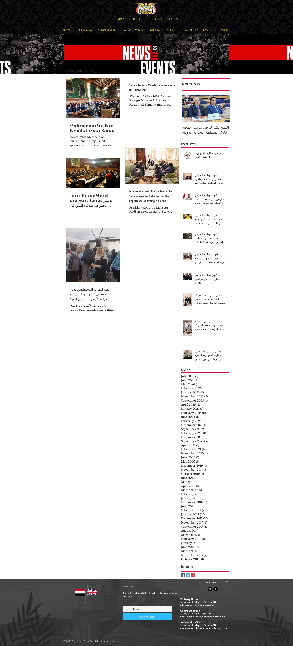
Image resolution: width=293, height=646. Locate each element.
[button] (84, 30)
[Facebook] (215, 589)
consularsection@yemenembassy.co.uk (202, 616)
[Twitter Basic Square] (188, 575)
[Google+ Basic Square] (193, 575)
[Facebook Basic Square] (183, 575)
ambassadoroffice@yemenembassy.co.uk (203, 628)
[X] (210, 589)
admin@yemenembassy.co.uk (197, 605)
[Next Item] (224, 108)
